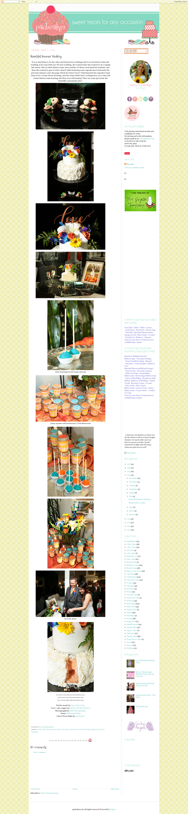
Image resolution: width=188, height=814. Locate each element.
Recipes (130, 618)
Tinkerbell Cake (142, 706)
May (131, 496)
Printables (131, 616)
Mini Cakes (131, 607)
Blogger (112, 809)
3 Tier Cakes (131, 547)
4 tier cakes (131, 553)
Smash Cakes (132, 627)
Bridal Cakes (41, 729)
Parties (88, 729)
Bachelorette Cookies (137, 503)
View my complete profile (134, 167)
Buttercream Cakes (53, 729)
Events (82, 729)
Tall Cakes (131, 633)
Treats (102, 729)
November (133, 482)
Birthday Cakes (133, 565)
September (133, 489)
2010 (129, 530)
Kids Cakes (131, 604)
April (131, 507)
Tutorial (130, 645)
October (132, 486)
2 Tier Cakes (131, 544)
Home (75, 789)
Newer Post (35, 789)
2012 (129, 523)
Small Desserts (132, 624)
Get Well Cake (132, 595)
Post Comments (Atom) (49, 793)
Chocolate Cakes (133, 580)
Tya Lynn (130, 164)
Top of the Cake (78, 705)
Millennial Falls (74, 713)
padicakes (80, 716)
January (132, 514)
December (133, 478)
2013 (129, 519)
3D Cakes (130, 550)
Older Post (115, 789)
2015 (129, 471)
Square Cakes (132, 630)
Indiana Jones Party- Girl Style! (145, 696)
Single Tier (95, 729)
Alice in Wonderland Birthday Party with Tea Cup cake (145, 674)
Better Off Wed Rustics (80, 708)
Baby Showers (132, 556)
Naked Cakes (132, 610)
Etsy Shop (130, 589)
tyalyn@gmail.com (146, 139)
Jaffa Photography (78, 711)
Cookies (130, 583)
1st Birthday (131, 541)
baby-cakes (131, 559)
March (132, 511)
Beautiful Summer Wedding (140, 499)
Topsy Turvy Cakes (134, 639)
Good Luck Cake (133, 598)
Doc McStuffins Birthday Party (145, 661)
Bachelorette (132, 562)
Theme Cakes (132, 636)
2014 (129, 475)
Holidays (130, 601)
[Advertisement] (75, 770)
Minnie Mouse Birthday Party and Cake (145, 684)
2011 (129, 526)
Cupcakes (130, 586)
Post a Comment (39, 752)
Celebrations (74, 729)
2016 (129, 468)
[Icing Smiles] (130, 453)
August (132, 493)
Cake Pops (65, 729)
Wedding (34, 732)
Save (128, 153)
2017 (129, 464)
